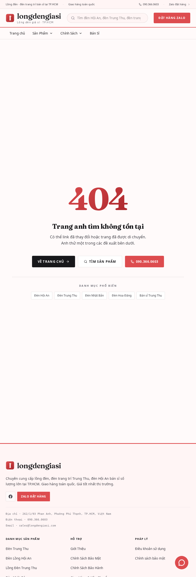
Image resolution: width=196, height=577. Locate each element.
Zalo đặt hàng (177, 4)
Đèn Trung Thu (67, 295)
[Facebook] (10, 496)
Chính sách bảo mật (150, 558)
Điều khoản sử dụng (150, 549)
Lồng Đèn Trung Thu (21, 568)
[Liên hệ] (181, 562)
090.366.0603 (151, 4)
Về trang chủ (51, 261)
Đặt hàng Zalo (171, 18)
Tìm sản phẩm (102, 261)
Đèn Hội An (41, 295)
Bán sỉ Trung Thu (151, 295)
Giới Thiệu (78, 549)
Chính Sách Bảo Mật (86, 558)
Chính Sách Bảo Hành (87, 568)
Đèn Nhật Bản (94, 295)
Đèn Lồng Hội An (18, 558)
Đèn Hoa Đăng (121, 295)
